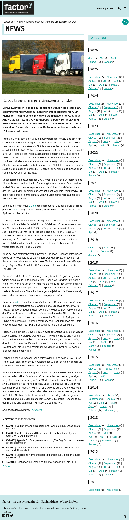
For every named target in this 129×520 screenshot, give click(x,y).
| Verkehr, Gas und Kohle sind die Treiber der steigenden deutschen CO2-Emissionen (42, 434)
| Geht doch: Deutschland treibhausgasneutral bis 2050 (41, 462)
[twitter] (11, 515)
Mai (102, 58)
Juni (91, 58)
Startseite (7, 22)
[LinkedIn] (4, 515)
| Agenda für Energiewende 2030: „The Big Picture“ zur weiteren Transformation (45, 441)
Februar (93, 62)
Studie (32, 205)
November (113, 77)
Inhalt (84, 508)
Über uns (23, 508)
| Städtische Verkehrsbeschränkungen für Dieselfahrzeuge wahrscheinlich (43, 456)
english (110, 8)
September (110, 107)
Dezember (94, 77)
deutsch (100, 8)
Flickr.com (36, 410)
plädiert (19, 302)
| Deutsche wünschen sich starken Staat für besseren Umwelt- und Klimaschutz (43, 449)
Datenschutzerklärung (66, 508)
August (92, 81)
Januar (108, 62)
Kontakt (34, 508)
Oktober (93, 107)
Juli (105, 81)
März (114, 84)
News (20, 22)
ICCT (17, 209)
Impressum (46, 508)
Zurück (8, 466)
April (114, 58)
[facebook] (8, 515)
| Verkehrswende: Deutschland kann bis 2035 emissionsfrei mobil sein (43, 427)
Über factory (9, 508)
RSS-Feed (99, 38)
